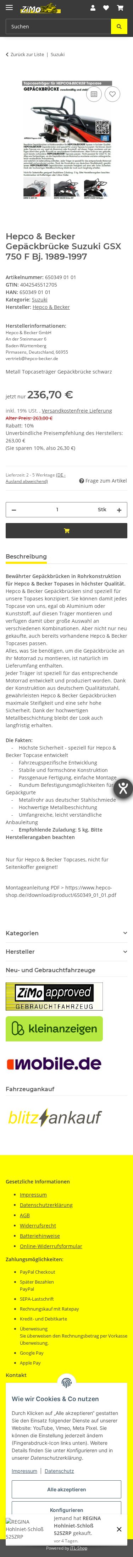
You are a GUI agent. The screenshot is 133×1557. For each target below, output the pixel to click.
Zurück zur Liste (27, 54)
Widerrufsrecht (38, 1225)
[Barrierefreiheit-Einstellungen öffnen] (123, 788)
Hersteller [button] (20, 951)
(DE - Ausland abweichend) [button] (36, 478)
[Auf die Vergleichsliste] (94, 94)
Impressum (24, 1471)
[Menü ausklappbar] (9, 4)
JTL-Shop (78, 1548)
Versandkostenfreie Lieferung (77, 410)
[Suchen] (119, 26)
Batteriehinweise (40, 1235)
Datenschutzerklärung (46, 1205)
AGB (25, 1215)
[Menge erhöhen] (119, 509)
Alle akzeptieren (66, 1489)
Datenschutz (59, 1471)
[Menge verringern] (14, 509)
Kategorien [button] (22, 933)
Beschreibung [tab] (26, 556)
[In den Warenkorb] (11, 77)
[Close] (119, 1529)
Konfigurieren (66, 1510)
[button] (93, 8)
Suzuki (40, 299)
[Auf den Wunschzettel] (112, 94)
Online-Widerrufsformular (51, 1246)
